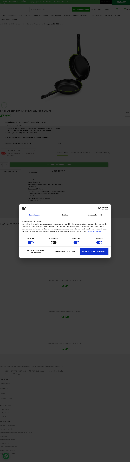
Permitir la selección (65, 252)
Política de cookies (94, 231)
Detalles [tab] (65, 215)
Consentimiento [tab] (34, 215)
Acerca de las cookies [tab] (95, 215)
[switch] (53, 242)
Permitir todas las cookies (94, 252)
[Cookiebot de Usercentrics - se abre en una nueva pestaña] (99, 208)
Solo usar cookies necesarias (35, 251)
